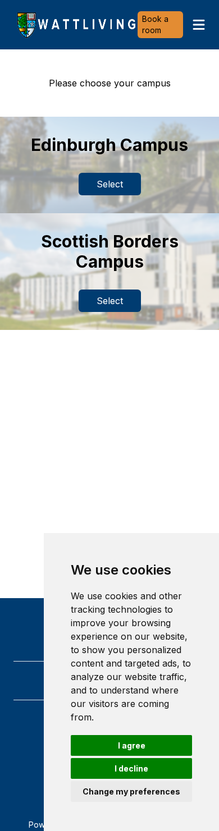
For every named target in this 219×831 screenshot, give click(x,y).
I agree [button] (131, 745)
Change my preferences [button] (131, 791)
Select (110, 184)
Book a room (155, 24)
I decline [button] (131, 768)
